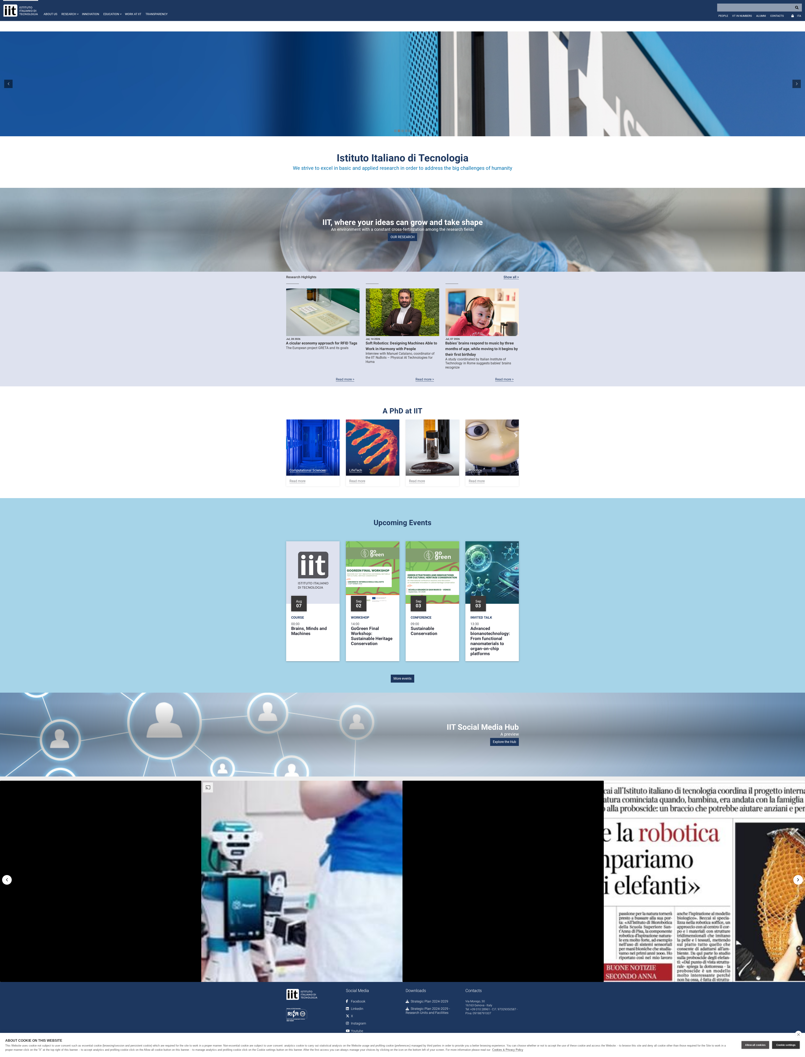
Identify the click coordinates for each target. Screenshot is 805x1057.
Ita (799, 15)
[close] (798, 1034)
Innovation (90, 14)
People (723, 15)
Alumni (761, 15)
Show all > (511, 277)
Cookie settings (786, 1045)
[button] (69, 10)
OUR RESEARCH (402, 237)
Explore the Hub (504, 742)
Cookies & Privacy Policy (507, 1049)
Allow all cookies (755, 1045)
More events (402, 678)
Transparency (156, 14)
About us (50, 14)
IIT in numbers (742, 15)
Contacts (777, 15)
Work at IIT (133, 14)
